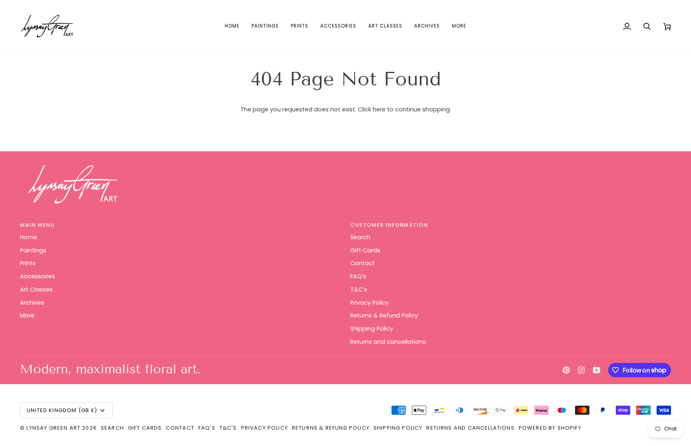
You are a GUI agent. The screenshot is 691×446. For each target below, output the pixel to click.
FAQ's (358, 276)
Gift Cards (365, 250)
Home (28, 237)
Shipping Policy (371, 329)
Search (360, 237)
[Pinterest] (566, 370)
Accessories (37, 276)
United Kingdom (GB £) (62, 410)
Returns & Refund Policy (384, 315)
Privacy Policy (369, 303)
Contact (362, 263)
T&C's (358, 289)
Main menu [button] (37, 225)
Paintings (33, 250)
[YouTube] (596, 370)
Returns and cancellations (388, 342)
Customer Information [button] (389, 225)
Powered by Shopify (550, 428)
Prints (28, 263)
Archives (32, 303)
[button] (265, 26)
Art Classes (36, 289)
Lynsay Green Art (53, 428)
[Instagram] (581, 370)
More (27, 315)
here (379, 109)
